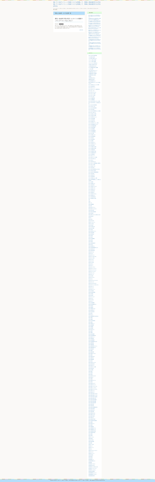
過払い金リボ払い (91, 299)
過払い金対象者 (91, 326)
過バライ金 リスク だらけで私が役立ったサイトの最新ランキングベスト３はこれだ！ (94, 16)
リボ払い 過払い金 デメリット (93, 70)
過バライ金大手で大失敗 (92, 170)
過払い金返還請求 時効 (92, 432)
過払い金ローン (91, 301)
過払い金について (91, 287)
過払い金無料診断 (91, 344)
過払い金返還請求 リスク (92, 429)
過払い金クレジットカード (92, 268)
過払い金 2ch (90, 219)
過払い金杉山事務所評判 (92, 335)
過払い (90, 201)
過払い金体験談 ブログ (92, 308)
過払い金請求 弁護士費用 (92, 402)
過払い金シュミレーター (92, 271)
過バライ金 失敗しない (92, 121)
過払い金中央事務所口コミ (92, 304)
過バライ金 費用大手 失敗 (92, 151)
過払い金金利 (90, 435)
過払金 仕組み (91, 438)
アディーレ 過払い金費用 (92, 61)
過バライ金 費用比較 (92, 154)
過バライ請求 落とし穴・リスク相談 (94, 84)
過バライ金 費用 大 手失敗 (92, 146)
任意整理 (90, 76)
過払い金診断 (90, 372)
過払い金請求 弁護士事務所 (93, 399)
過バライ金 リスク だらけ (92, 92)
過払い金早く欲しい (91, 329)
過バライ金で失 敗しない (92, 158)
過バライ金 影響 (91, 133)
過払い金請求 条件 (91, 405)
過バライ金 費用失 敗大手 (92, 152)
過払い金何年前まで (91, 310)
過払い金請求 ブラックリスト (93, 389)
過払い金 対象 (91, 235)
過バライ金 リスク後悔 (92, 95)
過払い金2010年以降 (92, 250)
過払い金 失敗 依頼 (91, 232)
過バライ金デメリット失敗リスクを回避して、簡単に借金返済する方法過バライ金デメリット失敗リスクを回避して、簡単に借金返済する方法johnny (76, 4)
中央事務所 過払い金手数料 (93, 73)
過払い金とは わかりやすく (93, 283)
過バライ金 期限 (91, 140)
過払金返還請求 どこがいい (93, 474)
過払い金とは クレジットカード (93, 280)
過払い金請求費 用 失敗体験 (93, 420)
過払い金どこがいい (91, 277)
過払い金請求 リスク (92, 390)
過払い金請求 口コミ (92, 392)
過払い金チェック (91, 274)
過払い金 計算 (91, 244)
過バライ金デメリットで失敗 (93, 157)
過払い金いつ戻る (91, 262)
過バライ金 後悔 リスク (92, 134)
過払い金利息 (90, 313)
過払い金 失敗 (91, 229)
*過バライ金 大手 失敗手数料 (93, 55)
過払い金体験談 (91, 307)
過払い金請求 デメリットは (93, 386)
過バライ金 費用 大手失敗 (92, 148)
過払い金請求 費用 (91, 411)
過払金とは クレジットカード (93, 450)
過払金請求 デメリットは (92, 468)
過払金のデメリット (91, 453)
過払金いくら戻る (91, 444)
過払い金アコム (91, 253)
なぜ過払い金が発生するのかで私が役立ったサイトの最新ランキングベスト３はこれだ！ (95, 43)
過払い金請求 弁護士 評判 (92, 398)
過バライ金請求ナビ (91, 192)
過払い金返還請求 (91, 426)
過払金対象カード (91, 459)
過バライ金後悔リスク (92, 183)
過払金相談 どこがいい (92, 463)
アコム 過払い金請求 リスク (93, 58)
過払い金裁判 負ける (92, 356)
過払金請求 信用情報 (92, 471)
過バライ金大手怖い (91, 173)
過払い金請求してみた (92, 414)
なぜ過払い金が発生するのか (93, 64)
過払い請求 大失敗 (91, 210)
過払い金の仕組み (91, 290)
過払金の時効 (90, 456)
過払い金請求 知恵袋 (92, 408)
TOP (76, 8)
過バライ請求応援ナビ (92, 86)
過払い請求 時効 (91, 213)
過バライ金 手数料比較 (92, 136)
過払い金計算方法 (91, 368)
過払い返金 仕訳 (91, 216)
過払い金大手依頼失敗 (92, 320)
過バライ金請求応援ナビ (92, 196)
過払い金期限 (90, 332)
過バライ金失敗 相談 (92, 176)
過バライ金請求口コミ (92, 195)
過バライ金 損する (91, 137)
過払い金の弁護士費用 (92, 292)
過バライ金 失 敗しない (92, 112)
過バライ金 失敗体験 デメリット (93, 124)
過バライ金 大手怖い (92, 109)
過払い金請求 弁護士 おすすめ (93, 393)
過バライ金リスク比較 (92, 164)
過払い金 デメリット (92, 222)
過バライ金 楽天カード (92, 142)
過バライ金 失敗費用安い (92, 130)
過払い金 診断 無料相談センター (93, 247)
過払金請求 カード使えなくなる (93, 466)
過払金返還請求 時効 (92, 475)
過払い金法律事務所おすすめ (93, 341)
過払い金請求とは (91, 417)
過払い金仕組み (91, 305)
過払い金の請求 (91, 295)
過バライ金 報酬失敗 (92, 99)
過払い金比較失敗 (91, 338)
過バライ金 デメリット (92, 87)
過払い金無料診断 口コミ (92, 347)
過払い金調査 (90, 378)
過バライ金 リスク (91, 90)
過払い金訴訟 (90, 371)
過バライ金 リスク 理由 (92, 93)
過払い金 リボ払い (91, 223)
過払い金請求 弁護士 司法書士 (93, 396)
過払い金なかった (91, 286)
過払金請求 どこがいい (92, 469)
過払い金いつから (91, 259)
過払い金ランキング (91, 296)
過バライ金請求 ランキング (93, 186)
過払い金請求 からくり (92, 383)
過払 (89, 199)
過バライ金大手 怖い (92, 167)
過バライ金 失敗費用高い (92, 131)
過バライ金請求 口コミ (92, 189)
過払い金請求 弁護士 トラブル (93, 395)
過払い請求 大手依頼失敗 (92, 211)
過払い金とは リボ (91, 281)
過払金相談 (90, 462)
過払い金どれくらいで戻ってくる (93, 284)
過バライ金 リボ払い (92, 96)
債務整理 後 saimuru (91, 79)
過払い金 (90, 217)
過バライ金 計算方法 (92, 145)
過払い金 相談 (91, 241)
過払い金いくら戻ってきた (92, 256)
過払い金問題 (90, 317)
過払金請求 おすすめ (92, 465)
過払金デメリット (91, 447)
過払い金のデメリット (92, 289)
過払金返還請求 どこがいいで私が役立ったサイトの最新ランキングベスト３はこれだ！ (95, 49)
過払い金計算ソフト (91, 365)
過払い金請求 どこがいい (92, 387)
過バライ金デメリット (92, 155)
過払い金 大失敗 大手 (92, 226)
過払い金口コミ (91, 314)
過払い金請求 (90, 381)
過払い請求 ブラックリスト (93, 208)
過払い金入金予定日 (91, 311)
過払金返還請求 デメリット (93, 472)
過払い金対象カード (91, 323)
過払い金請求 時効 (91, 404)
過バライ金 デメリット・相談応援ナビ (94, 89)
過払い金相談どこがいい (92, 353)
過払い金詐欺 (90, 374)
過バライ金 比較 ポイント (92, 143)
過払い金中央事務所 (91, 302)
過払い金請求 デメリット (92, 384)
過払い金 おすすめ (91, 220)
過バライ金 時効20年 (92, 139)
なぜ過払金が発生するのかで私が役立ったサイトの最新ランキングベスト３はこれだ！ (95, 40)
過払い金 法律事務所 (92, 238)
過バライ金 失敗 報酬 (92, 118)
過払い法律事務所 (91, 204)
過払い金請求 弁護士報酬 (92, 401)
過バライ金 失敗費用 (92, 128)
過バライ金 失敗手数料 (92, 127)
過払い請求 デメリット (92, 207)
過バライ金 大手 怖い (92, 106)
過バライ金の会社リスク (92, 161)
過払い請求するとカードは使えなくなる (94, 214)
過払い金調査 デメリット (92, 380)
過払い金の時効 (91, 293)
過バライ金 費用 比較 (92, 149)
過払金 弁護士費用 (91, 441)
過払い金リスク (91, 298)
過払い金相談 (90, 350)
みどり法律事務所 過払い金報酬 (93, 67)
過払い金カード (91, 265)
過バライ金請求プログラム (92, 193)
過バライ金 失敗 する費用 (92, 115)
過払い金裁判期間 (91, 359)
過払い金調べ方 (91, 377)
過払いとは (90, 202)
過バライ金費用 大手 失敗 (92, 198)
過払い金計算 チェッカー (92, 362)
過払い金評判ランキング (92, 375)
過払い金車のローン (91, 423)
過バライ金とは (91, 160)
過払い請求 (90, 205)
